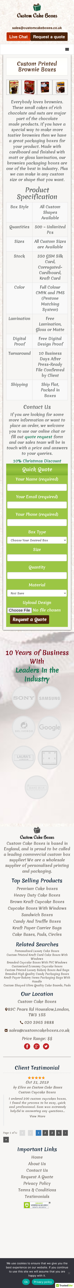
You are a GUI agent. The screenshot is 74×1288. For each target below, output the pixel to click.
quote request (38, 436)
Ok (26, 1281)
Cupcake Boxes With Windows (37, 908)
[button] (59, 49)
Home (37, 1157)
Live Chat (18, 36)
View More (37, 1116)
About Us (37, 1163)
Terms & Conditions (37, 1190)
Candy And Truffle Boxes (37, 921)
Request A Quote (37, 1177)
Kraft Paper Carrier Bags (37, 928)
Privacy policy (43, 1281)
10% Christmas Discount (37, 461)
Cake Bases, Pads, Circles (37, 934)
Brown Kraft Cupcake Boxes (37, 901)
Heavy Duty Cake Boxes (37, 895)
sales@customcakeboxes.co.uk (39, 1030)
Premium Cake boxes (37, 888)
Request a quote (49, 36)
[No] (69, 1273)
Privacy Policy (37, 1183)
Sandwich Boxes (37, 914)
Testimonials (37, 1196)
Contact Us (37, 1170)
